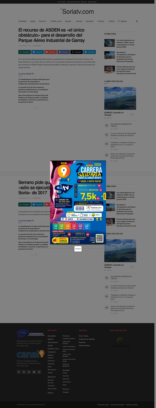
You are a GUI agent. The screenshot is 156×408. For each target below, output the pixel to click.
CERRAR (78, 249)
